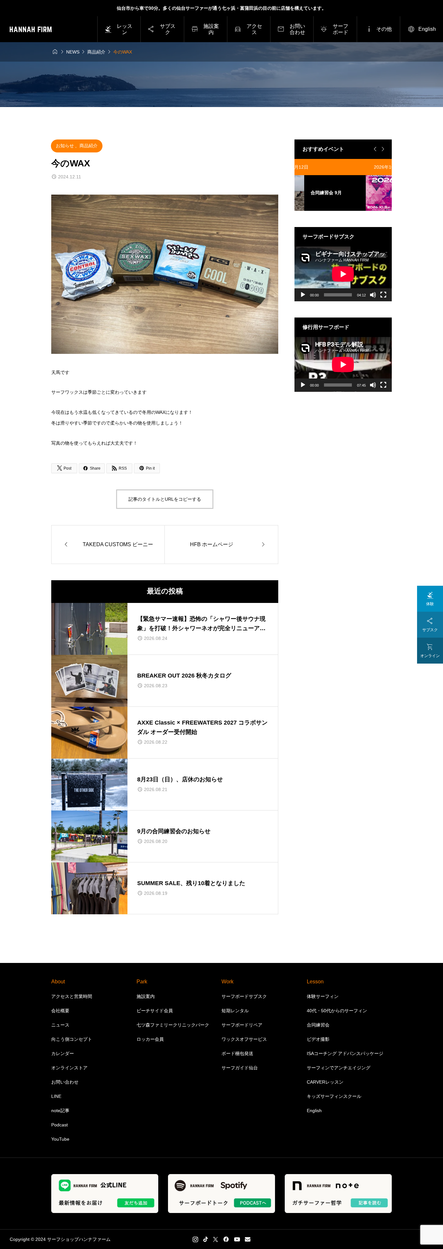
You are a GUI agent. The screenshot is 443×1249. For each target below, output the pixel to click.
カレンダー (62, 1053)
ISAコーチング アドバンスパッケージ (345, 1053)
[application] (343, 273)
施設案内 (146, 996)
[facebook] (226, 1239)
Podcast (59, 1124)
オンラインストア (69, 1067)
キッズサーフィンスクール (334, 1096)
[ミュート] (373, 295)
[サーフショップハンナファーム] (31, 29)
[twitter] (215, 1239)
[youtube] (237, 1239)
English (314, 1110)
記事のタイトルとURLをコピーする (164, 499)
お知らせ (65, 145)
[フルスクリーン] (383, 295)
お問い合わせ (64, 1082)
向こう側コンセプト (71, 1039)
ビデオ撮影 (318, 1039)
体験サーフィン (323, 996)
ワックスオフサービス (244, 1039)
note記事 (60, 1110)
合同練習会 (318, 1024)
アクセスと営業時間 (71, 996)
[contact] (247, 1239)
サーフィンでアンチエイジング (338, 1067)
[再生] (303, 295)
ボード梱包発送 (237, 1053)
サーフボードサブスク (244, 996)
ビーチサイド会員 (155, 1010)
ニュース (60, 1024)
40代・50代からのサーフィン (337, 1010)
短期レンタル (235, 1010)
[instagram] (195, 1239)
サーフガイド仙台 (240, 1067)
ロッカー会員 (150, 1039)
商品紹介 (88, 145)
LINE (56, 1096)
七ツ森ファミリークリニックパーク (173, 1024)
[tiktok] (205, 1239)
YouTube (60, 1139)
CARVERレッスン (325, 1082)
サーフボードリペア (242, 1024)
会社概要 (60, 1010)
